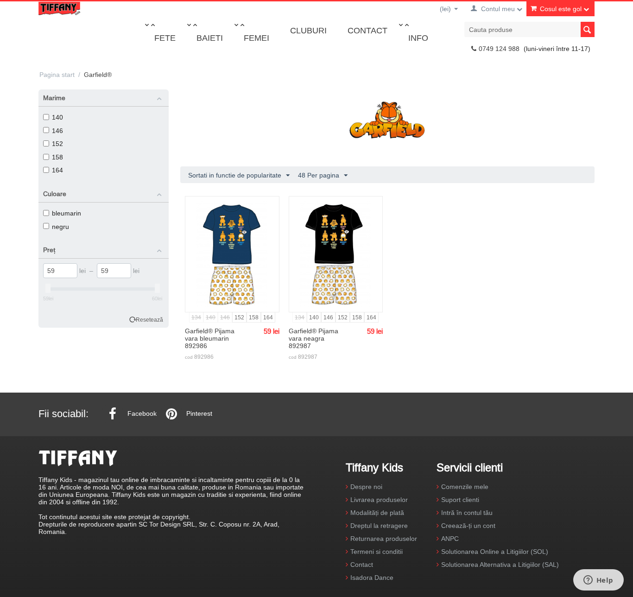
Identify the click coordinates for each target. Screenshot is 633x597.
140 (57, 117)
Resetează (149, 319)
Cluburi (308, 30)
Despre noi (366, 486)
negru (60, 226)
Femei (256, 38)
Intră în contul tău (467, 512)
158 (57, 157)
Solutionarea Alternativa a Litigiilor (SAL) (500, 564)
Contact (367, 30)
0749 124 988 (499, 48)
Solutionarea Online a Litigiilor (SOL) (494, 551)
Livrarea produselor (379, 499)
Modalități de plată (377, 512)
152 (57, 143)
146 (57, 130)
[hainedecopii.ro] (59, 8)
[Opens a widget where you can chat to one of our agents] (598, 580)
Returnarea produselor (383, 538)
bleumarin (66, 213)
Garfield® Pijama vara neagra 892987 (313, 338)
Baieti (209, 38)
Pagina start (57, 74)
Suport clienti (460, 499)
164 (57, 170)
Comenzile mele (464, 486)
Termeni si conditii (376, 551)
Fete (165, 38)
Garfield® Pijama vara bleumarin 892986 (209, 338)
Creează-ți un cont (468, 525)
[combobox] (529, 29)
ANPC (450, 538)
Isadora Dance (371, 577)
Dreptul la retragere (379, 525)
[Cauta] (588, 29)
